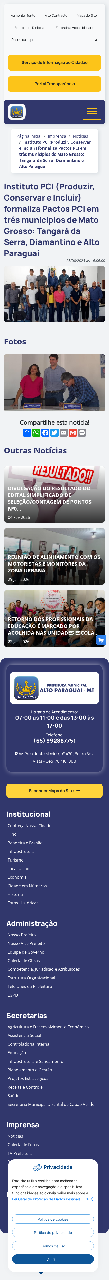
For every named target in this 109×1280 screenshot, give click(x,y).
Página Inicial (28, 136)
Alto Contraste (56, 15)
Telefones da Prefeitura (30, 986)
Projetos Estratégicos (28, 1078)
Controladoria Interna (28, 1044)
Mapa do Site (87, 15)
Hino (12, 834)
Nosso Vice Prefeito (26, 943)
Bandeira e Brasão (25, 843)
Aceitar (53, 1259)
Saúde (14, 1095)
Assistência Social (24, 1035)
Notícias (80, 136)
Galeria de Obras (24, 960)
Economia (17, 877)
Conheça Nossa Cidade (29, 825)
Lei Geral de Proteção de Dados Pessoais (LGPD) (52, 1199)
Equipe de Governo (26, 952)
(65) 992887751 (54, 740)
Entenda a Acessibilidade (75, 27)
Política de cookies (53, 1219)
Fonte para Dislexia (29, 27)
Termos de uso (53, 1246)
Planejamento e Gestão (30, 1070)
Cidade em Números (27, 886)
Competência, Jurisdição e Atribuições (44, 969)
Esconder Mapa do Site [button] (51, 790)
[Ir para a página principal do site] (17, 112)
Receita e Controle (25, 1087)
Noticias (15, 1136)
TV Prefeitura (20, 1153)
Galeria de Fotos (23, 1144)
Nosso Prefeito (22, 935)
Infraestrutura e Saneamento (35, 1061)
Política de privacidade (53, 1232)
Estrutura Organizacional (31, 978)
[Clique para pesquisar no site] (95, 40)
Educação (17, 1052)
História (15, 894)
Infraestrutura (21, 851)
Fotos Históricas (23, 903)
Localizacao (18, 868)
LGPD (13, 995)
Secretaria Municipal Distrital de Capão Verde (51, 1104)
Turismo (16, 860)
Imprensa (57, 136)
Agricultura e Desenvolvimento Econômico (48, 1027)
